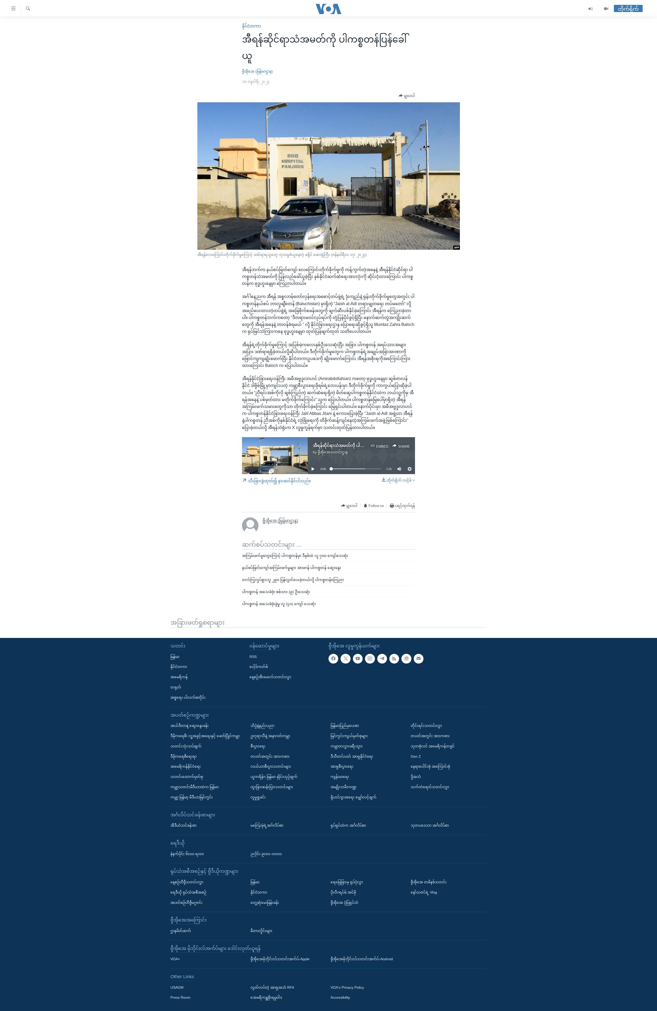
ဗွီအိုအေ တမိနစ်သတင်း (429, 882)
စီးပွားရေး (257, 746)
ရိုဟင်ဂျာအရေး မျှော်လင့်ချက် (353, 797)
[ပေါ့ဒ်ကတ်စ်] (406, 658)
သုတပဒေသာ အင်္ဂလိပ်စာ (430, 825)
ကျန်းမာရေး (340, 777)
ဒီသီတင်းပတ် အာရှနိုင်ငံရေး (352, 756)
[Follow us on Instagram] (370, 658)
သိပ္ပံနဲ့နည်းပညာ (262, 726)
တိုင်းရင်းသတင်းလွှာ (426, 726)
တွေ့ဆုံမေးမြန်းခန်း (264, 902)
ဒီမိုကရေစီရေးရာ (183, 756)
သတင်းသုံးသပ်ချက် (185, 746)
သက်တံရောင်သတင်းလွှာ (430, 787)
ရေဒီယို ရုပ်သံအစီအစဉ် (188, 892)
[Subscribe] (418, 658)
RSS (253, 656)
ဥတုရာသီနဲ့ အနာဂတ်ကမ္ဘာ (270, 736)
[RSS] (394, 658)
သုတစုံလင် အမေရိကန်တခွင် (433, 746)
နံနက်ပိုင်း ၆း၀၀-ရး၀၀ (187, 854)
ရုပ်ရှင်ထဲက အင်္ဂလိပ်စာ (348, 825)
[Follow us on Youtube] (358, 658)
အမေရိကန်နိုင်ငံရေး (185, 766)
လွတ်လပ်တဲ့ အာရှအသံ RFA (272, 987)
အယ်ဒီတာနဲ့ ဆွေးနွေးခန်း (189, 726)
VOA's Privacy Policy (347, 987)
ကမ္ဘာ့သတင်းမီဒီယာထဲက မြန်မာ (194, 787)
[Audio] (590, 9)
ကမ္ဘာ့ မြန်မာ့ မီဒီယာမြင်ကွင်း (191, 797)
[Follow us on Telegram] (382, 658)
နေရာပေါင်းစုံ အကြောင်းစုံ (430, 766)
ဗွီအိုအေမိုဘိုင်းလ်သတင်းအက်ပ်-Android (362, 959)
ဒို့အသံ (416, 777)
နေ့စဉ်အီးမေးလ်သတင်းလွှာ (270, 677)
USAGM (176, 987)
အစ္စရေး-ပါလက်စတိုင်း (188, 697)
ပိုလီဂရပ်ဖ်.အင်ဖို (343, 892)
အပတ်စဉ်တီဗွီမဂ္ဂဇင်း (186, 902)
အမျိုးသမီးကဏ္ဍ (343, 787)
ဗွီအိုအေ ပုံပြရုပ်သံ (344, 902)
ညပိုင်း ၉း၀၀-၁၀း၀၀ (266, 854)
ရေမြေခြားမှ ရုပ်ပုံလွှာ (347, 882)
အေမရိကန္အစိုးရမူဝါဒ (266, 997)
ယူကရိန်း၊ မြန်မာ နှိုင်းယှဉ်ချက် (273, 777)
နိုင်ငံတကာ (251, 26)
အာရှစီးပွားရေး (342, 766)
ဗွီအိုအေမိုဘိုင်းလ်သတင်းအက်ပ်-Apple (280, 959)
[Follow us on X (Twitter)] (345, 658)
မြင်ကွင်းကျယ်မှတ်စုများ (349, 736)
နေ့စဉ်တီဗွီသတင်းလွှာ (186, 882)
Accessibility (340, 997)
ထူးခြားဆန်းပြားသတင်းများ (271, 787)
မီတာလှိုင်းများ (261, 930)
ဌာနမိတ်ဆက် (180, 930)
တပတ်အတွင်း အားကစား (269, 756)
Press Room (180, 997)
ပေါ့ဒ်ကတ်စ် (258, 667)
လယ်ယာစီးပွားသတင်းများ (270, 766)
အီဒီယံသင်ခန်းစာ (183, 825)
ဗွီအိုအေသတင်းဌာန (333, 452)
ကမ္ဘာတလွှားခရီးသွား (347, 746)
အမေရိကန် (179, 677)
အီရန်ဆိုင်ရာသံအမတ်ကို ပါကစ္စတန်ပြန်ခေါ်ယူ (352, 445)
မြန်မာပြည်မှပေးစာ (345, 726)
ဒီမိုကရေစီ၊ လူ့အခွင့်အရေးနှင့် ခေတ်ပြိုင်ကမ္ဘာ (205, 736)
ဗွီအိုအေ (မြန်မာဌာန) (257, 71)
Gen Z (416, 756)
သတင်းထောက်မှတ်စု (186, 777)
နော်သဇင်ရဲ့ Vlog (424, 892)
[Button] (407, 95)
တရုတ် (175, 687)
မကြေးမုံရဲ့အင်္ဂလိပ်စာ (266, 825)
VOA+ (175, 959)
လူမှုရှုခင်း (258, 797)
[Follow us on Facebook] (333, 658)
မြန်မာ (174, 656)
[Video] (606, 9)
